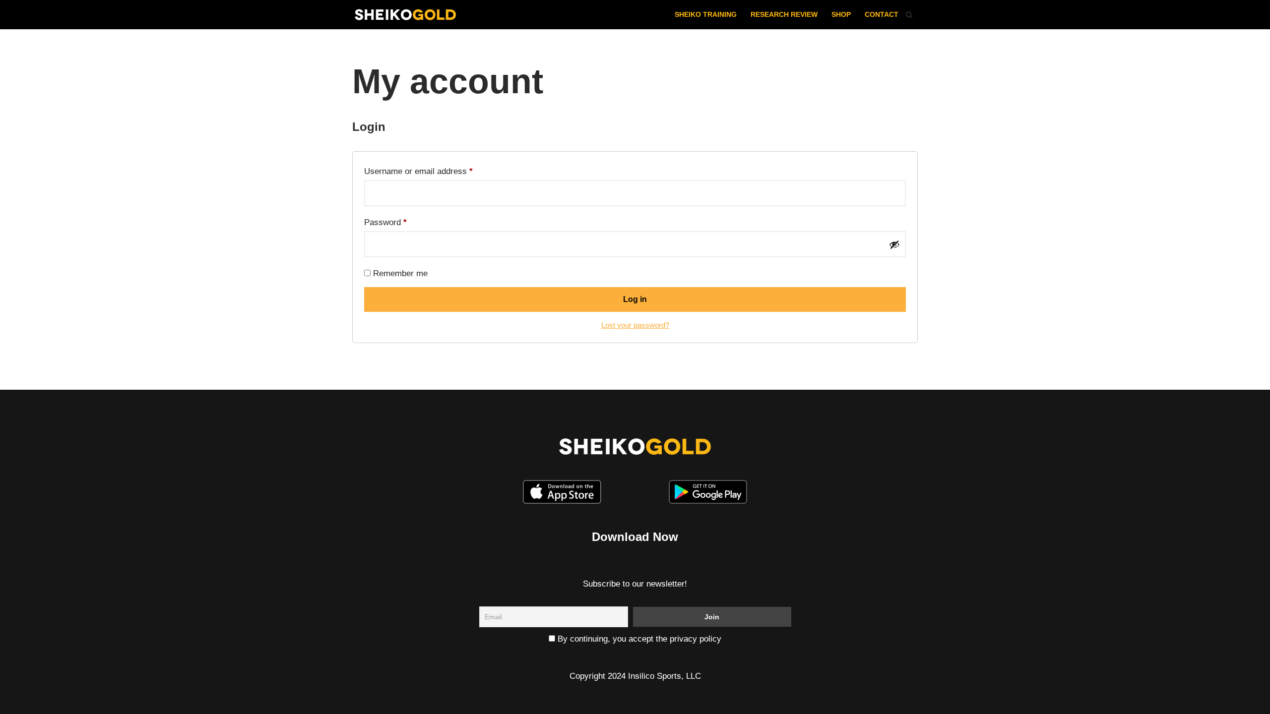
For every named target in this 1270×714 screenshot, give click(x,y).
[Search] (909, 14)
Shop (841, 14)
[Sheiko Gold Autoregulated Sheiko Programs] (405, 14)
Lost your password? (635, 325)
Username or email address (418, 171)
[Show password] (894, 244)
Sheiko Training (706, 14)
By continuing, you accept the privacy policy (638, 639)
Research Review (784, 14)
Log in (635, 299)
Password (385, 222)
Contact (881, 14)
